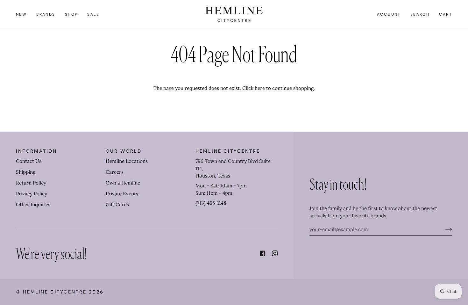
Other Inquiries (33, 204)
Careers (115, 172)
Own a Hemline (123, 183)
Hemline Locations (127, 161)
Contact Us (28, 161)
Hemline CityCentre (55, 292)
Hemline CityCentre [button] (227, 151)
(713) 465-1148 (210, 203)
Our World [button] (123, 151)
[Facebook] (263, 253)
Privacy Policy (31, 194)
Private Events (122, 194)
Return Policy (31, 183)
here (260, 88)
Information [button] (36, 151)
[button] (46, 14)
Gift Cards (117, 204)
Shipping (25, 172)
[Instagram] (275, 253)
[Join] (443, 229)
